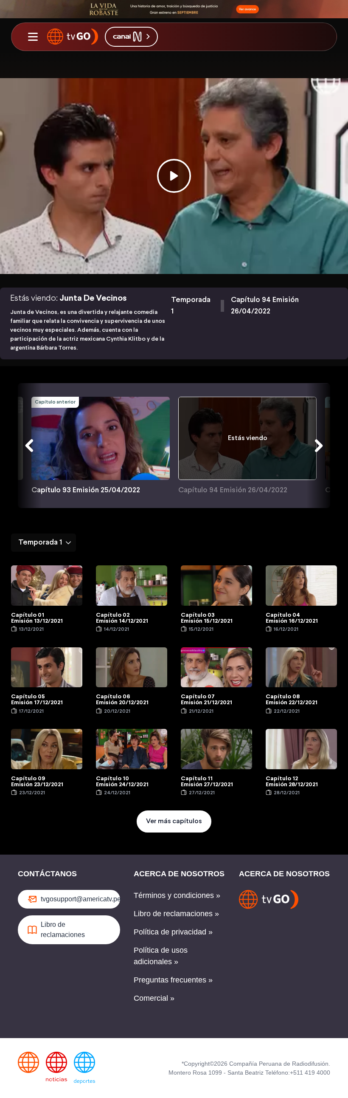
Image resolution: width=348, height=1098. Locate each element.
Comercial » (154, 998)
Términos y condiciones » (177, 895)
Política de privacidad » (173, 932)
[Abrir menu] (32, 36)
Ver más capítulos (174, 821)
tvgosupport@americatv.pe (80, 899)
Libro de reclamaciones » (176, 913)
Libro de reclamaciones (63, 929)
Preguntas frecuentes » (173, 980)
